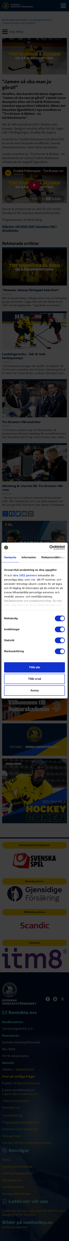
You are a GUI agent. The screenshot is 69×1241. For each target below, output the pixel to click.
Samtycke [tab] (10, 557)
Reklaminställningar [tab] (53, 557)
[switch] (60, 629)
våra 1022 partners (25, 575)
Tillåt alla (34, 667)
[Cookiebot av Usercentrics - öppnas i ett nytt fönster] (49, 547)
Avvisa (34, 690)
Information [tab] (29, 557)
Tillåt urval (34, 678)
